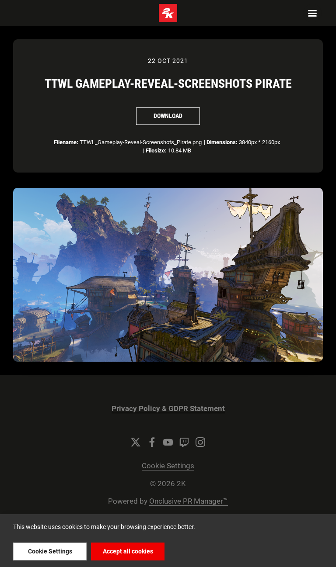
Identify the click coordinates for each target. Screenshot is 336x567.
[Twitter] (135, 442)
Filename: (66, 142)
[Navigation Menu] (312, 13)
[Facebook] (152, 442)
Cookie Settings (168, 466)
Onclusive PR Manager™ (188, 501)
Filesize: (156, 150)
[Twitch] (184, 442)
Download (168, 115)
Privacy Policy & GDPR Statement (168, 409)
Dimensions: (222, 142)
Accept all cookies (128, 551)
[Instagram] (200, 442)
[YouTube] (168, 442)
